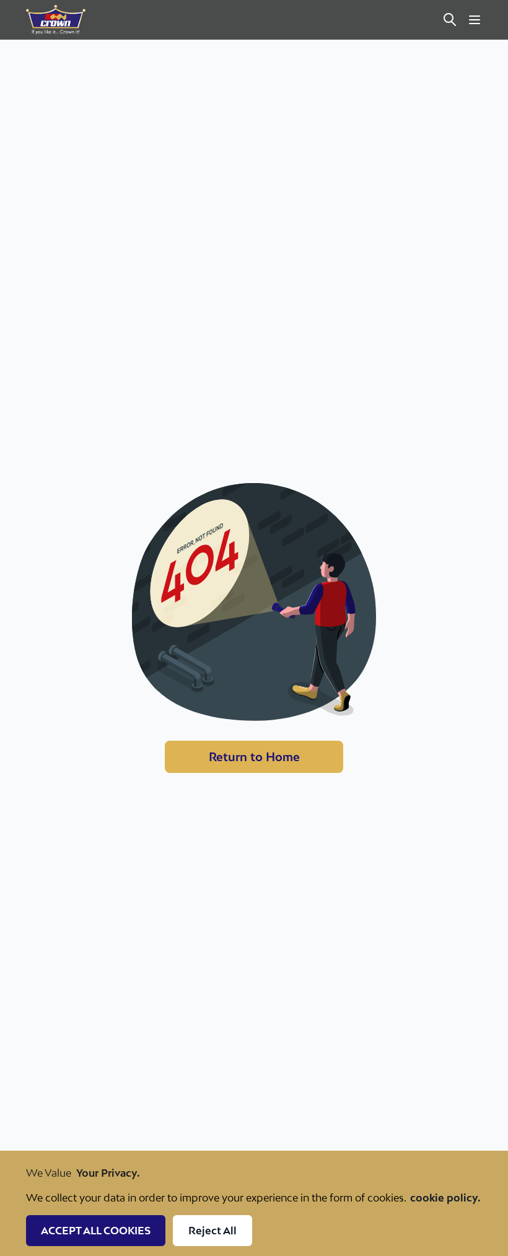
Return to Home (254, 757)
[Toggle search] (449, 19)
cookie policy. (445, 1198)
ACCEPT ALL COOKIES (96, 1230)
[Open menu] (474, 19)
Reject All (212, 1230)
